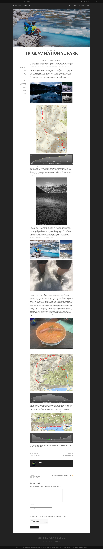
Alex (38, 463)
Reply (37, 477)
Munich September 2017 (36, 455)
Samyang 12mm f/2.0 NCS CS (22, 93)
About (68, 5)
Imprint (88, 5)
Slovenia (24, 74)
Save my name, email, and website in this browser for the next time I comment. (49, 516)
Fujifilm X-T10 (23, 86)
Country (23, 1)
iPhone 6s (24, 90)
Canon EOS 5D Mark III (22, 84)
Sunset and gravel (68, 455)
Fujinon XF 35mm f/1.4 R (23, 88)
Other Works (81, 5)
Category (17, 1)
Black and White (23, 67)
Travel (24, 76)
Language (28, 1)
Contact (74, 5)
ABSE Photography (22, 5)
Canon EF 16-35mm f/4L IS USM (22, 82)
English (24, 70)
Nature (24, 73)
